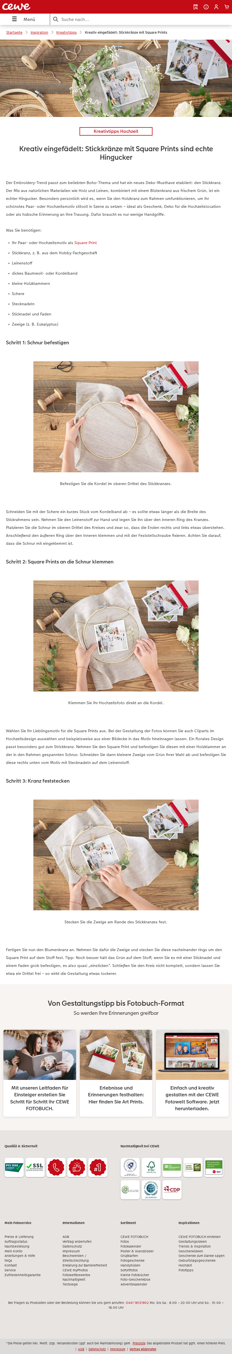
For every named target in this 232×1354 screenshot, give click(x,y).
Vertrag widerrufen (77, 1241)
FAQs (8, 1260)
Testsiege (70, 1284)
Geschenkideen (191, 1251)
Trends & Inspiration (195, 1246)
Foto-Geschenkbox (135, 1279)
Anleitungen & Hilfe (20, 1255)
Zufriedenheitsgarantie (23, 1275)
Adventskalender (134, 1284)
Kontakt (11, 1265)
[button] (216, 7)
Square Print (85, 242)
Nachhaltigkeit (74, 1279)
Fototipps (186, 1270)
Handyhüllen (130, 1265)
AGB (66, 1237)
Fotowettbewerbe (76, 1275)
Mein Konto (13, 1251)
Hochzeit (185, 1265)
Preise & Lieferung (19, 1237)
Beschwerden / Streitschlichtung (76, 1258)
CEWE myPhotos (75, 1270)
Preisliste (139, 1343)
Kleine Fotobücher (135, 1275)
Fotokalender (131, 1246)
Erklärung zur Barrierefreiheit (85, 1265)
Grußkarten (129, 1255)
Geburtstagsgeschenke (197, 1260)
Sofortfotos (129, 1270)
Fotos (125, 1241)
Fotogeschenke (133, 1260)
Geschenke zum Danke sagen (202, 1255)
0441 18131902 (137, 1302)
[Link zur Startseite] (46, 7)
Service (10, 1270)
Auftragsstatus (16, 1241)
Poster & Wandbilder (137, 1251)
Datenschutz (72, 1246)
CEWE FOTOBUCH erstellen (200, 1237)
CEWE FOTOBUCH (134, 1237)
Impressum (71, 1251)
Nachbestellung (17, 1246)
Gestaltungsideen (193, 1241)
